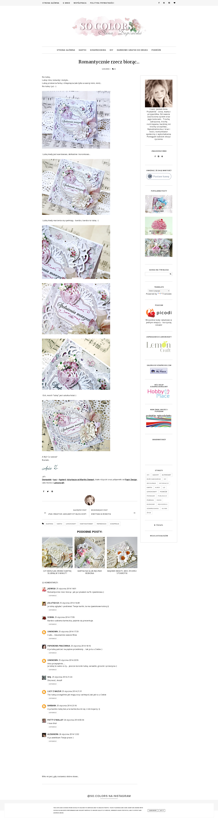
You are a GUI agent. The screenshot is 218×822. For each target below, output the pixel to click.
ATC (148, 475)
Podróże (156, 50)
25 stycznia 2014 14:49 (70, 603)
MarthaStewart (86, 524)
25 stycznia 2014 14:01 (66, 588)
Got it (162, 810)
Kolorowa (159, 211)
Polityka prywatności (102, 3)
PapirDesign (101, 524)
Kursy (157, 487)
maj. (49, 677)
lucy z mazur (54, 691)
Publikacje (162, 496)
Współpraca (80, 3)
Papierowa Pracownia (58, 646)
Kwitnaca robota (101, 514)
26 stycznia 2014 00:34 (74, 720)
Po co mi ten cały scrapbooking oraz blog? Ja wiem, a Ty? (158, 253)
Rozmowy (151, 504)
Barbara (51, 705)
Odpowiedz (53, 595)
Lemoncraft (71, 524)
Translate (167, 294)
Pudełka (150, 500)
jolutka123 (53, 603)
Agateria (49, 524)
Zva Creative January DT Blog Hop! (67, 514)
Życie (149, 513)
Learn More (153, 810)
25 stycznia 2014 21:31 (72, 691)
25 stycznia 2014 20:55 (69, 660)
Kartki (82, 50)
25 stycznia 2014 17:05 (65, 617)
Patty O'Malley (55, 720)
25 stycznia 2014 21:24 (62, 677)
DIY (111, 50)
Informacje (164, 483)
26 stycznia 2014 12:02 (69, 734)
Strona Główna (50, 3)
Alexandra (52, 734)
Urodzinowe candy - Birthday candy (158, 232)
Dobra (50, 617)
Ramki (159, 500)
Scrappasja (114, 524)
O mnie (66, 3)
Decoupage (151, 483)
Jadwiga (51, 588)
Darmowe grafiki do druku (132, 50)
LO (164, 487)
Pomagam (151, 496)
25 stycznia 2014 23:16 (67, 705)
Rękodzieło (162, 504)
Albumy (156, 475)
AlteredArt (166, 475)
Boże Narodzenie (154, 479)
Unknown (52, 631)
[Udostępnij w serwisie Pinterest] (52, 492)
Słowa (164, 508)
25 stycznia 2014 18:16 (81, 646)
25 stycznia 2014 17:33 (69, 631)
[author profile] (89, 500)
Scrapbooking (98, 50)
